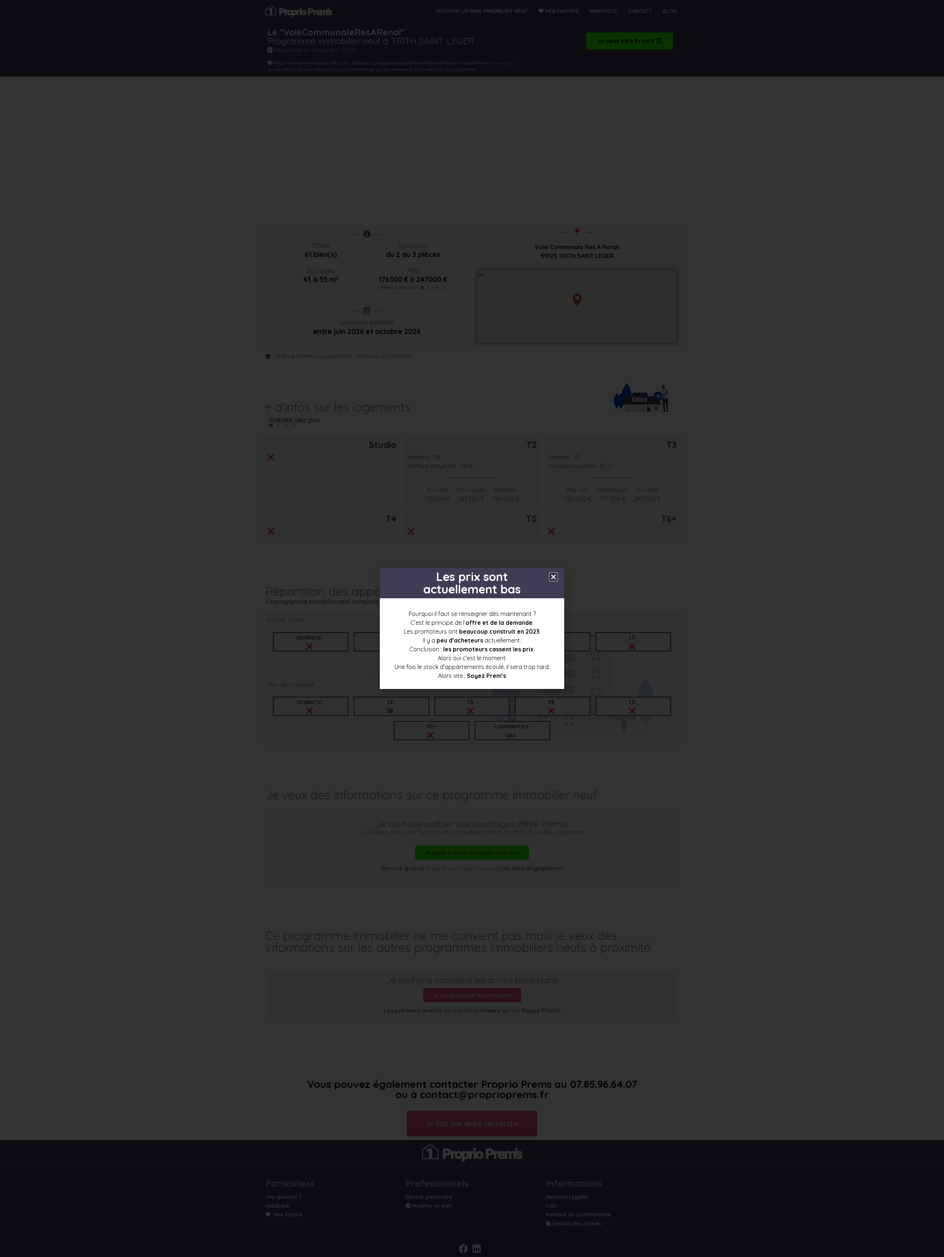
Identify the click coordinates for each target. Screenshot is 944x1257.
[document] (472, 628)
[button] (553, 577)
